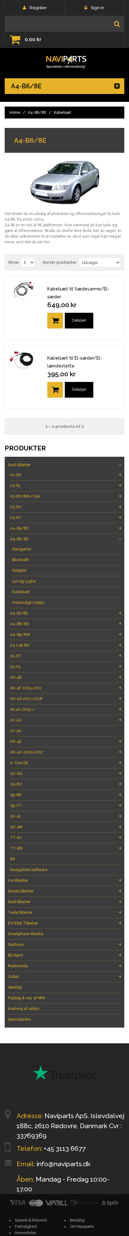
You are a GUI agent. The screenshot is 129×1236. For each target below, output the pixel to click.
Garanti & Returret (31, 1220)
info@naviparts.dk (63, 1164)
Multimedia (64, 966)
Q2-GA (65, 773)
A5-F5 (65, 667)
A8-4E (65, 741)
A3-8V (65, 507)
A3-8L (65, 485)
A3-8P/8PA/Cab (65, 496)
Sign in (97, 7)
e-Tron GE (65, 763)
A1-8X (65, 475)
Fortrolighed (26, 1226)
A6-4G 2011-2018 (65, 699)
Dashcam (64, 944)
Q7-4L (65, 816)
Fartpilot (19, 570)
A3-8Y (65, 518)
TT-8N (65, 848)
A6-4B (65, 677)
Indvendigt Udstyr (28, 602)
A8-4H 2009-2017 (65, 752)
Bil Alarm (64, 955)
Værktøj (15, 987)
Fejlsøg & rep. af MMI (26, 998)
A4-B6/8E (37, 112)
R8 (12, 859)
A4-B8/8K (65, 624)
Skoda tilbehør (64, 891)
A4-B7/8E (65, 613)
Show (13, 262)
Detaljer (79, 320)
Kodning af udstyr (23, 1009)
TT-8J (65, 838)
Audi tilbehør (64, 465)
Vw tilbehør (64, 880)
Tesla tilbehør (64, 912)
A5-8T (65, 656)
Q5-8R (65, 795)
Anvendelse (25, 1233)
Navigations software (29, 870)
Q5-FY (65, 805)
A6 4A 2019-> (65, 709)
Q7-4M (65, 827)
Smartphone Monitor (26, 934)
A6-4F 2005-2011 (65, 688)
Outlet (64, 976)
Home (14, 112)
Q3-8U (65, 784)
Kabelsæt (20, 592)
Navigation (21, 549)
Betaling (77, 1220)
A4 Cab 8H (65, 645)
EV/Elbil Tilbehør (64, 923)
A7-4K (15, 731)
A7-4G (65, 720)
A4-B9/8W (65, 634)
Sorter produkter (60, 262)
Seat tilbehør (64, 902)
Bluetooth (20, 560)
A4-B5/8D (65, 528)
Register (38, 7)
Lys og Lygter (24, 581)
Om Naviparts (82, 1226)
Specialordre (19, 1019)
